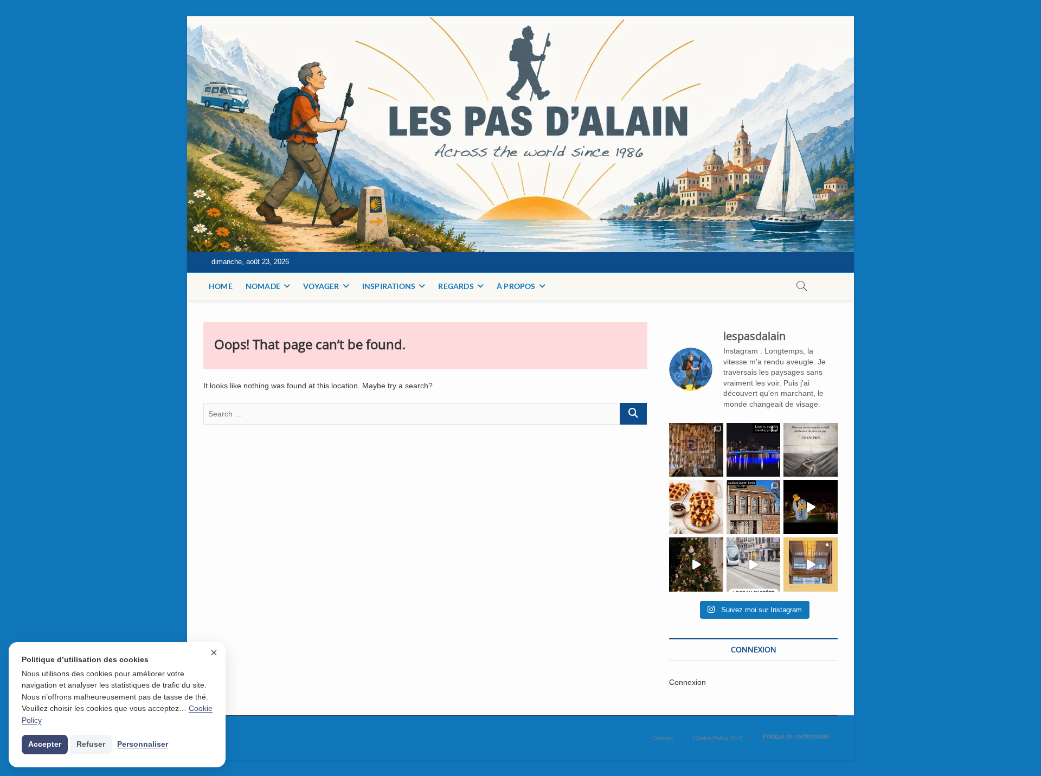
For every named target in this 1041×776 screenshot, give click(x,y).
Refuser (90, 744)
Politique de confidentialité (796, 736)
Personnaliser (142, 744)
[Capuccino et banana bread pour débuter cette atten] (696, 450)
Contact (662, 738)
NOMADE (263, 286)
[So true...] (810, 450)
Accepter (44, 744)
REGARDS (455, 286)
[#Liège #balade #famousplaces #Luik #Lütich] (754, 507)
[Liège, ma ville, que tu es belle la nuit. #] (754, 450)
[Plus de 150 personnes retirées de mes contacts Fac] (696, 507)
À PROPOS (516, 286)
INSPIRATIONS (388, 286)
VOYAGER (321, 286)
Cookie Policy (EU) (718, 738)
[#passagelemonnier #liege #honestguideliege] (810, 564)
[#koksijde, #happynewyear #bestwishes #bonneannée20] (810, 507)
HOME (221, 286)
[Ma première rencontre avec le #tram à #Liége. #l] (754, 564)
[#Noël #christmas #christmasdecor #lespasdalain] (696, 564)
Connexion (687, 682)
